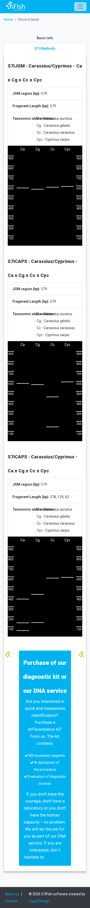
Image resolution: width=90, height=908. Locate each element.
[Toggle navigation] (80, 6)
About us (12, 894)
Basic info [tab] (45, 38)
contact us (55, 857)
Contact (11, 901)
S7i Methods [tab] (45, 48)
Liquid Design (39, 901)
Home (8, 19)
